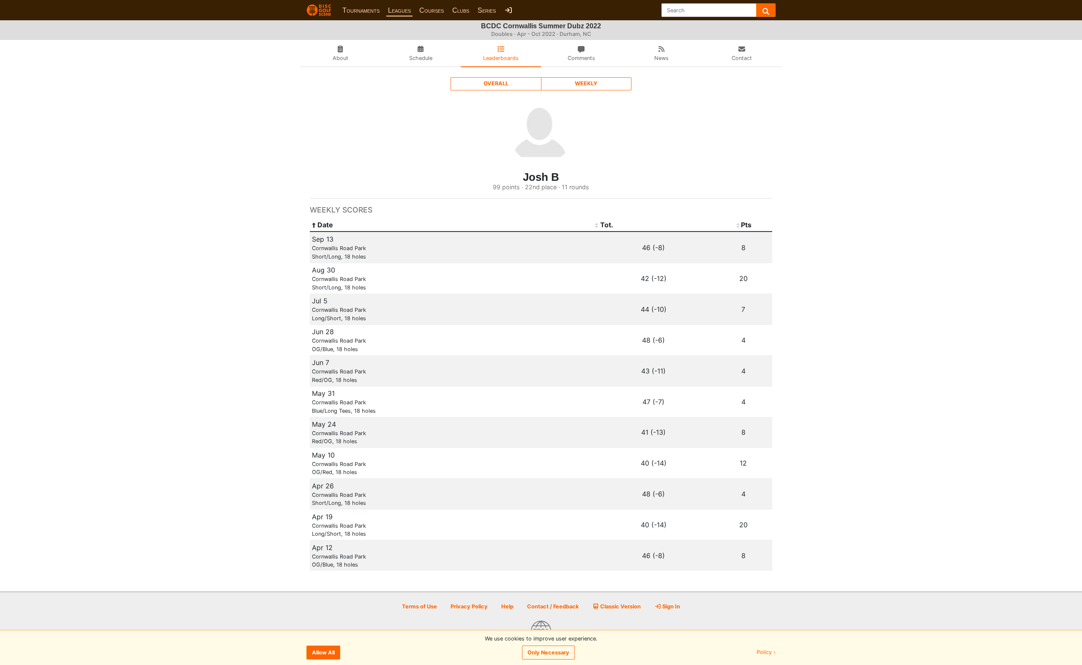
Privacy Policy (469, 606)
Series (487, 10)
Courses (431, 10)
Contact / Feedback (553, 606)
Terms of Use (419, 606)
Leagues (399, 10)
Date (325, 225)
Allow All (323, 652)
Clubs (460, 10)
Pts (746, 225)
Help (507, 606)
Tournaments (361, 10)
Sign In (670, 606)
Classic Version (620, 606)
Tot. (606, 225)
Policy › (766, 652)
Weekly (586, 83)
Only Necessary (548, 652)
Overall (496, 83)
